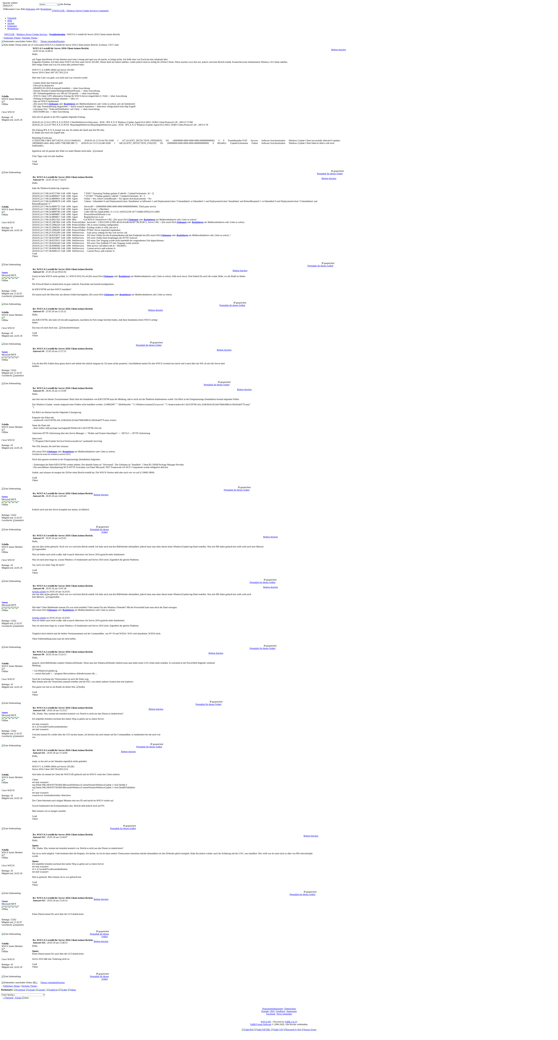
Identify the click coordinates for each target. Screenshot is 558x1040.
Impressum (292, 1011)
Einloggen (30, 9)
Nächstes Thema (29, 38)
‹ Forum (17, 998)
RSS (272, 1011)
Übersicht (11, 18)
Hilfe (9, 20)
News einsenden (284, 1014)
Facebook (270, 1014)
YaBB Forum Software (260, 1024)
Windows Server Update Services (31, 34)
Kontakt (265, 1011)
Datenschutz (290, 1008)
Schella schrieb (39, 591)
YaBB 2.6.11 (291, 1022)
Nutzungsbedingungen (272, 1008)
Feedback (280, 1011)
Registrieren (45, 9)
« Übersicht (8, 998)
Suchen (10, 23)
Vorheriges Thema (11, 38)
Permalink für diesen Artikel (330, 173)
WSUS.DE (9, 34)
